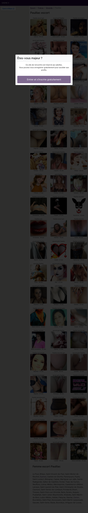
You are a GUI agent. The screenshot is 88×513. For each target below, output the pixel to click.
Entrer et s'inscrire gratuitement (44, 79)
